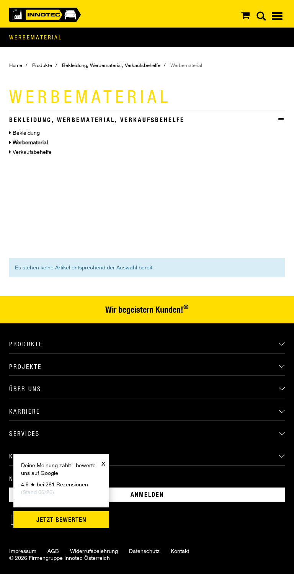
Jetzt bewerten (61, 519)
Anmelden (147, 494)
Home (15, 65)
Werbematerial (35, 37)
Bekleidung (25, 132)
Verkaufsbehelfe (31, 151)
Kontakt (180, 551)
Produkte (42, 65)
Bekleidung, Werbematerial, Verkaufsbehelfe (111, 65)
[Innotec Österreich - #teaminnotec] (45, 14)
